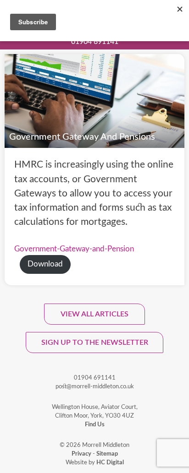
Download (45, 264)
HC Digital (110, 462)
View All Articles (94, 314)
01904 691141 (94, 41)
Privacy (81, 454)
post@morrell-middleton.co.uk (95, 386)
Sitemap (107, 454)
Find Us (95, 424)
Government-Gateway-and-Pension (74, 249)
